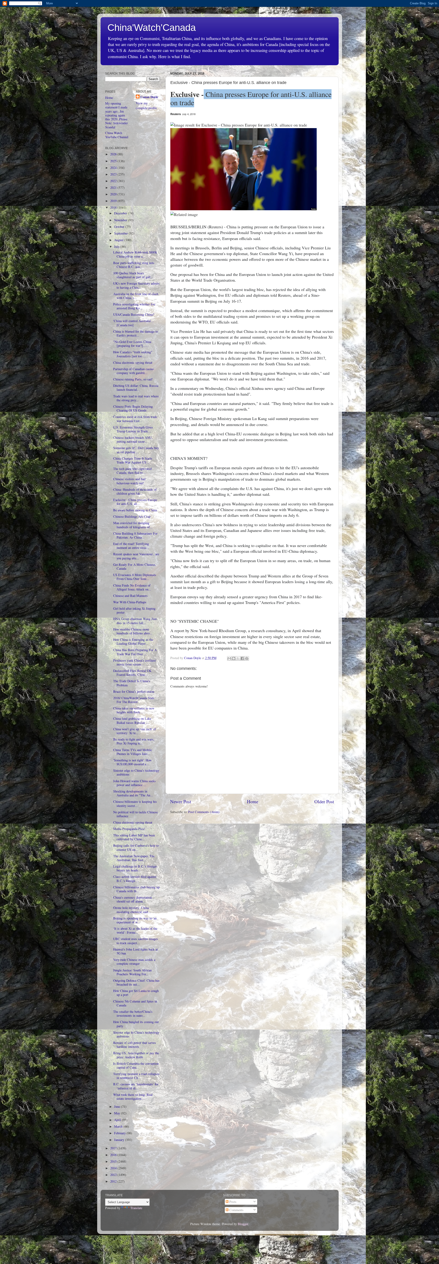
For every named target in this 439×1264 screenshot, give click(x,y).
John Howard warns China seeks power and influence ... (134, 783)
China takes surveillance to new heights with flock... (133, 710)
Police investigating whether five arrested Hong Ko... (134, 306)
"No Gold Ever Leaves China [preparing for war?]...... (132, 344)
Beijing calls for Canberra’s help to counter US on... (136, 847)
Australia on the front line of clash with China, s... (135, 296)
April (118, 1120)
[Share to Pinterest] (246, 658)
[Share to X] (238, 658)
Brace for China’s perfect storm (133, 691)
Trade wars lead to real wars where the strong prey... (136, 398)
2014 (114, 1168)
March (118, 1126)
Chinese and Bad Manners (130, 595)
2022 (114, 181)
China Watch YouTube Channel (116, 135)
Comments (236, 1210)
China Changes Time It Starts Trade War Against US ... (132, 460)
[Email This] (229, 658)
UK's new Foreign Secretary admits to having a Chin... (136, 285)
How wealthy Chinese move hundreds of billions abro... (132, 631)
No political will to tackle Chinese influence (135, 814)
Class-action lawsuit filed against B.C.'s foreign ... (134, 878)
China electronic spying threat (132, 362)
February (120, 1133)
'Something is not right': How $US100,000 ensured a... (132, 762)
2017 (114, 1148)
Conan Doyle (149, 97)
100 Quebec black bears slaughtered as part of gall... (133, 275)
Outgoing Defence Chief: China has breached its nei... (136, 982)
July (117, 246)
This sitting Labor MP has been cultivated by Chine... (134, 837)
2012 (114, 1181)
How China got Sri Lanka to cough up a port (136, 993)
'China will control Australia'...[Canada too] (133, 323)
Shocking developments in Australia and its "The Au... (133, 793)
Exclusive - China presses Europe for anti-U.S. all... (135, 502)
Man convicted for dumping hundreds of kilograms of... (133, 525)
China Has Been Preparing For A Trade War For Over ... (135, 652)
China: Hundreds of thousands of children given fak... (135, 491)
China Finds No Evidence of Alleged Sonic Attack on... (132, 587)
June (117, 1106)
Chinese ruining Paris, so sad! (133, 379)
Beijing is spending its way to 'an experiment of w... (135, 920)
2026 (114, 154)
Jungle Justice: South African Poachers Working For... (132, 972)
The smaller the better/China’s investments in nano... (133, 1013)
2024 (114, 167)
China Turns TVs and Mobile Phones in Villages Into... (132, 752)
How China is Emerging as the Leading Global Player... (133, 641)
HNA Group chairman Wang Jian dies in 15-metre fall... (135, 621)
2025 (114, 161)
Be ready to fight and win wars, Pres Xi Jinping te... (133, 741)
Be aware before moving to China (135, 510)
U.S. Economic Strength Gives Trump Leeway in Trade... (133, 429)
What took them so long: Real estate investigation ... (133, 1096)
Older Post (324, 801)
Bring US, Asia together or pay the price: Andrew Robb (136, 1055)
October (119, 226)
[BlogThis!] (233, 658)
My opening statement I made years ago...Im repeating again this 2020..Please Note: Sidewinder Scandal (116, 115)
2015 (114, 1161)
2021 (114, 187)
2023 (114, 174)
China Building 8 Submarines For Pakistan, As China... (135, 535)
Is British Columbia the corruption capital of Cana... (136, 1065)
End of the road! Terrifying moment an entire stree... (131, 546)
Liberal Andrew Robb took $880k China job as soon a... (135, 254)
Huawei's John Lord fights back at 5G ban (135, 951)
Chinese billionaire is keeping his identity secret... (135, 803)
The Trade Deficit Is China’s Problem (131, 683)
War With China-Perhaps (129, 602)
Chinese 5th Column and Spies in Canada (135, 1003)
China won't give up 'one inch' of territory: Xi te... (134, 731)
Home (252, 801)
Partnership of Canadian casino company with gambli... (133, 371)
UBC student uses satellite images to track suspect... (135, 941)
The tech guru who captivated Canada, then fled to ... (132, 470)
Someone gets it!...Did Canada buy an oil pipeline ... (136, 450)
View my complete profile (146, 105)
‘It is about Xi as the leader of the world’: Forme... (135, 930)
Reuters (175, 114)
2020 (114, 194)
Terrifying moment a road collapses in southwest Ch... (136, 1076)
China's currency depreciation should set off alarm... (132, 899)
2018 (114, 207)
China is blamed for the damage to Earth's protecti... (135, 333)
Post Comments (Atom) (204, 812)
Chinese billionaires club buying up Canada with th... (136, 889)
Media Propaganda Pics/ (129, 829)
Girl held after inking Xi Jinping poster (134, 610)
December (121, 213)
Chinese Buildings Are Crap (131, 516)
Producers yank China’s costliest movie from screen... (134, 662)
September (121, 233)
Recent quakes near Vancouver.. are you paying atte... (136, 556)
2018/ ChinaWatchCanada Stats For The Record (133, 700)
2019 (114, 201)
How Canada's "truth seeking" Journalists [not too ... (132, 354)
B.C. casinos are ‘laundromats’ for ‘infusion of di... (135, 1086)
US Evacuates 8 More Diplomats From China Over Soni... (134, 577)
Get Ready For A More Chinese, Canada (134, 566)
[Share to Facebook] (242, 658)
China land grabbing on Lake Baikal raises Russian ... (132, 720)
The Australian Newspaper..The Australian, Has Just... (134, 858)
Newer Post (180, 801)
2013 (114, 1174)
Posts (232, 1201)
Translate (136, 1208)
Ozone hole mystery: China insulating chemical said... (132, 910)
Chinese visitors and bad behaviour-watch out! (129, 481)
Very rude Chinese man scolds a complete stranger (134, 961)
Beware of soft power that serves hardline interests (134, 1044)
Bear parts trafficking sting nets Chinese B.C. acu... (133, 265)
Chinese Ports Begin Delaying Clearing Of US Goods (133, 408)
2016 (114, 1155)
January (119, 1139)
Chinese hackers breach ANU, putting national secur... (133, 439)
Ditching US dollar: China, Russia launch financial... (135, 387)
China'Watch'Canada (151, 27)
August (119, 240)
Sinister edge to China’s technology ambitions (136, 772)
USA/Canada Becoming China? (133, 314)
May (117, 1113)
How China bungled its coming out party (136, 1024)
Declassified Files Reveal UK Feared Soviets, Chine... (132, 672)
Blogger (243, 1224)
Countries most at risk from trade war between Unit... (135, 419)
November (121, 220)
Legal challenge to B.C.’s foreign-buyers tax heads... (135, 868)
